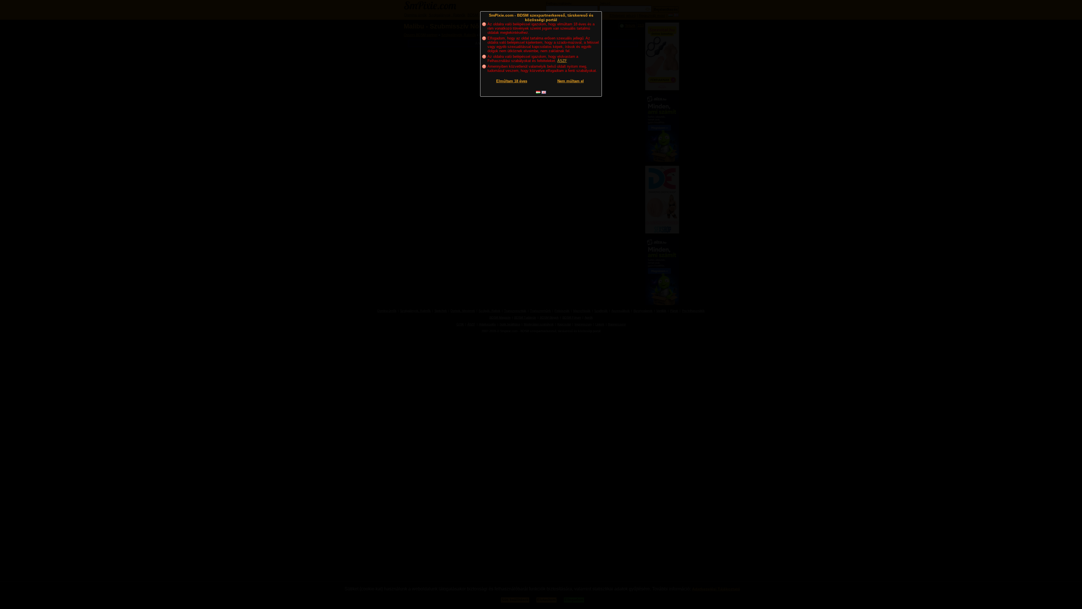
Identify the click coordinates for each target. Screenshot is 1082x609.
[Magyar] (538, 92)
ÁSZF (562, 61)
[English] (544, 92)
